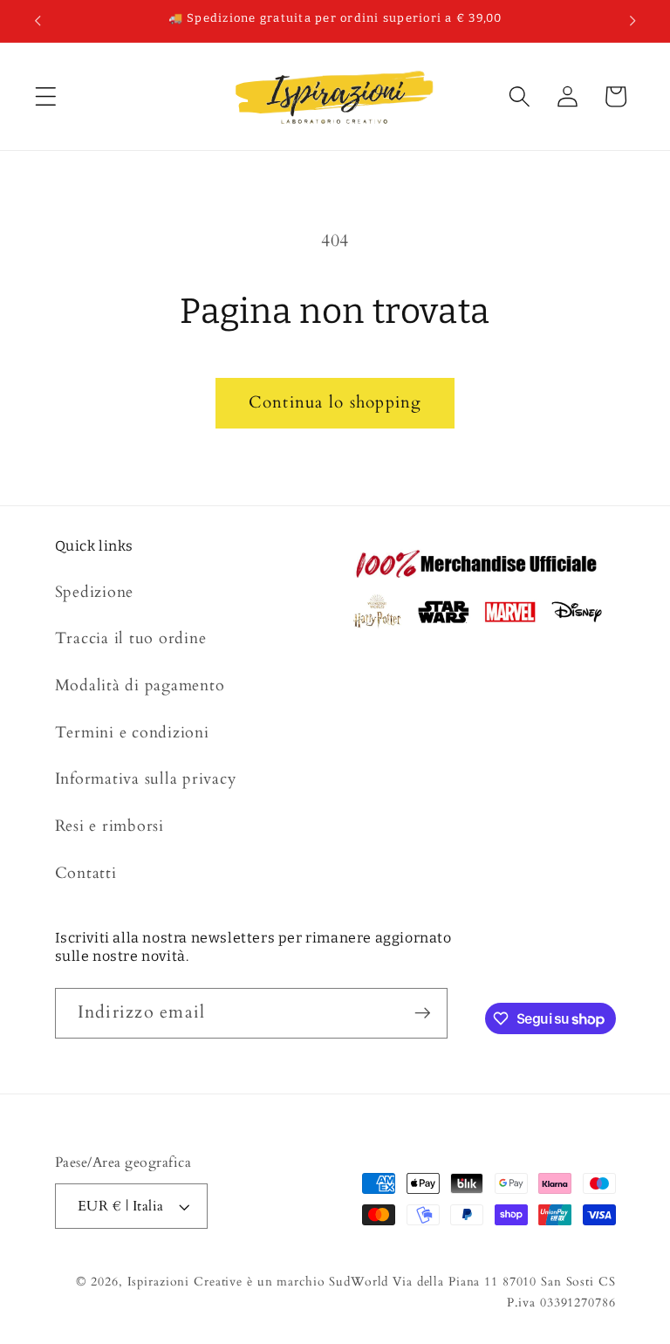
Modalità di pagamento (140, 685)
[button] (46, 96)
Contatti (86, 873)
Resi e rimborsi (109, 826)
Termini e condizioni (132, 733)
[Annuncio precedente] (37, 21)
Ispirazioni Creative (185, 1281)
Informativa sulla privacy (146, 779)
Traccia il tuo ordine (131, 638)
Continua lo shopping (335, 402)
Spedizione (94, 592)
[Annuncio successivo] (632, 21)
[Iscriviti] (423, 1013)
